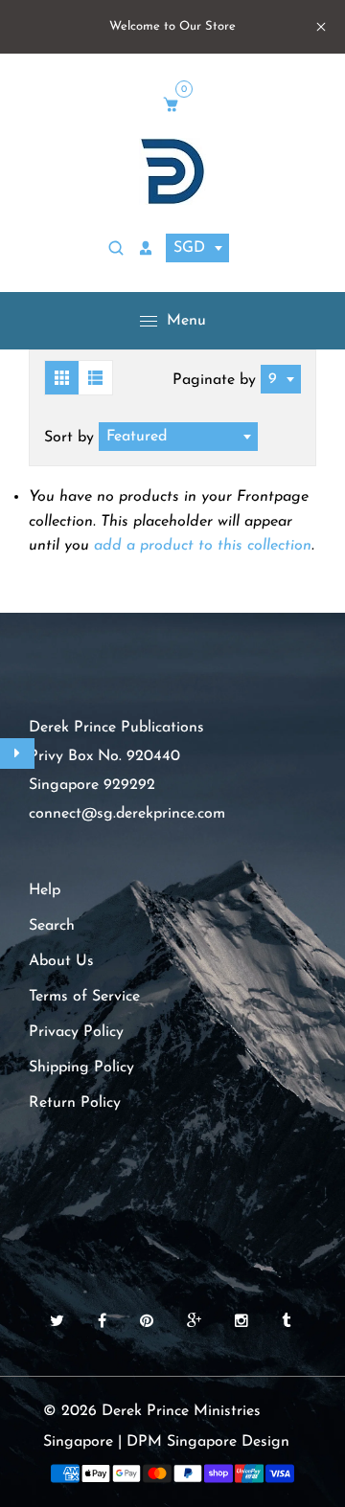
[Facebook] (104, 1322)
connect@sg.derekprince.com (127, 813)
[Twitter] (59, 1322)
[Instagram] (244, 1322)
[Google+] (196, 1322)
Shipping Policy (81, 1067)
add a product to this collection (202, 545)
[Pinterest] (149, 1322)
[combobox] (197, 248)
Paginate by (214, 380)
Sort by (71, 437)
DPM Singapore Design (207, 1442)
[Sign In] (148, 249)
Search (52, 925)
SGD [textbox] (189, 248)
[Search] (118, 249)
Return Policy (75, 1103)
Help (44, 890)
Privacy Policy (76, 1032)
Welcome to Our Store (172, 26)
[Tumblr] (288, 1322)
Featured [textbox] (136, 436)
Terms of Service (84, 996)
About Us (61, 961)
